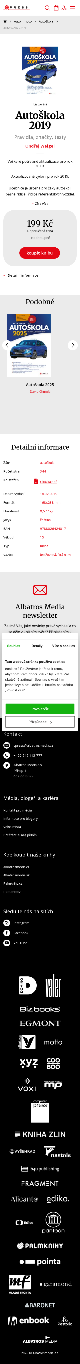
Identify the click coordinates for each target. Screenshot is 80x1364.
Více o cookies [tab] (63, 646)
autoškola (47, 462)
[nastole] (57, 1152)
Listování (40, 104)
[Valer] (53, 985)
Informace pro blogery (20, 818)
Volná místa (12, 826)
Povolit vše (40, 709)
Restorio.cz (12, 891)
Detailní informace (23, 275)
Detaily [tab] (37, 646)
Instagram (21, 922)
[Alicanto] (24, 1199)
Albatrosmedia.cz (16, 867)
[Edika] (58, 1199)
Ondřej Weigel (40, 146)
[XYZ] (29, 1064)
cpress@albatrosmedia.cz (33, 745)
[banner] (28, 7)
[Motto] (53, 1042)
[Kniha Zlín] (40, 1134)
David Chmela (40, 391)
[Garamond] (55, 1284)
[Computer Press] (40, 1111)
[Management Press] (53, 1085)
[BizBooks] (40, 1009)
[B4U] (40, 1169)
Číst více (41, 203)
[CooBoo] (53, 1064)
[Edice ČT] (24, 1222)
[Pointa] (40, 1261)
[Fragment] (40, 1183)
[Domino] (27, 985)
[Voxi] (26, 1085)
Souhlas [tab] (13, 646)
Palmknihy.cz (12, 883)
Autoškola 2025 (40, 384)
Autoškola (46, 21)
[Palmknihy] (40, 1245)
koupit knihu (39, 253)
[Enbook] (28, 1321)
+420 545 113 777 (28, 755)
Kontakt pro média (17, 810)
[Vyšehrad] (22, 1152)
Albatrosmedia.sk (16, 875)
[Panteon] (53, 1222)
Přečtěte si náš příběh (20, 835)
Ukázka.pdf (48, 481)
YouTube (20, 943)
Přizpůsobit (37, 722)
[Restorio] (65, 1321)
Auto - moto (23, 21)
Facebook (21, 933)
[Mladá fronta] (19, 1284)
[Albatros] (26, 1042)
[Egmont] (40, 1023)
